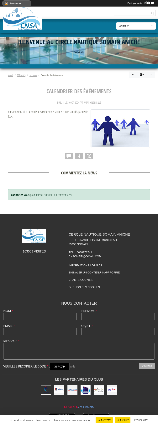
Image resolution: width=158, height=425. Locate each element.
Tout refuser (123, 420)
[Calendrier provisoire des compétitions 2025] (133, 75)
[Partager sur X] (89, 156)
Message (11, 341)
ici (24, 112)
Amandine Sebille (92, 102)
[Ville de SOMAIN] (59, 390)
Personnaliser (141, 420)
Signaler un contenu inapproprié (94, 272)
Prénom (89, 311)
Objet (87, 326)
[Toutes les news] (142, 75)
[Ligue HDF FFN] (86, 390)
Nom (8, 311)
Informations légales (85, 265)
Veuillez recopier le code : (26, 366)
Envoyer (147, 365)
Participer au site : (135, 3)
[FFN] (46, 390)
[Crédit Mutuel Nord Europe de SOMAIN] (72, 390)
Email (9, 326)
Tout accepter (104, 420)
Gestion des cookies (84, 287)
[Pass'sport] (112, 390)
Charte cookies (80, 279)
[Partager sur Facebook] (79, 156)
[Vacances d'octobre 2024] (151, 75)
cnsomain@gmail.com (85, 256)
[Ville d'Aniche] (99, 390)
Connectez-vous (20, 195)
